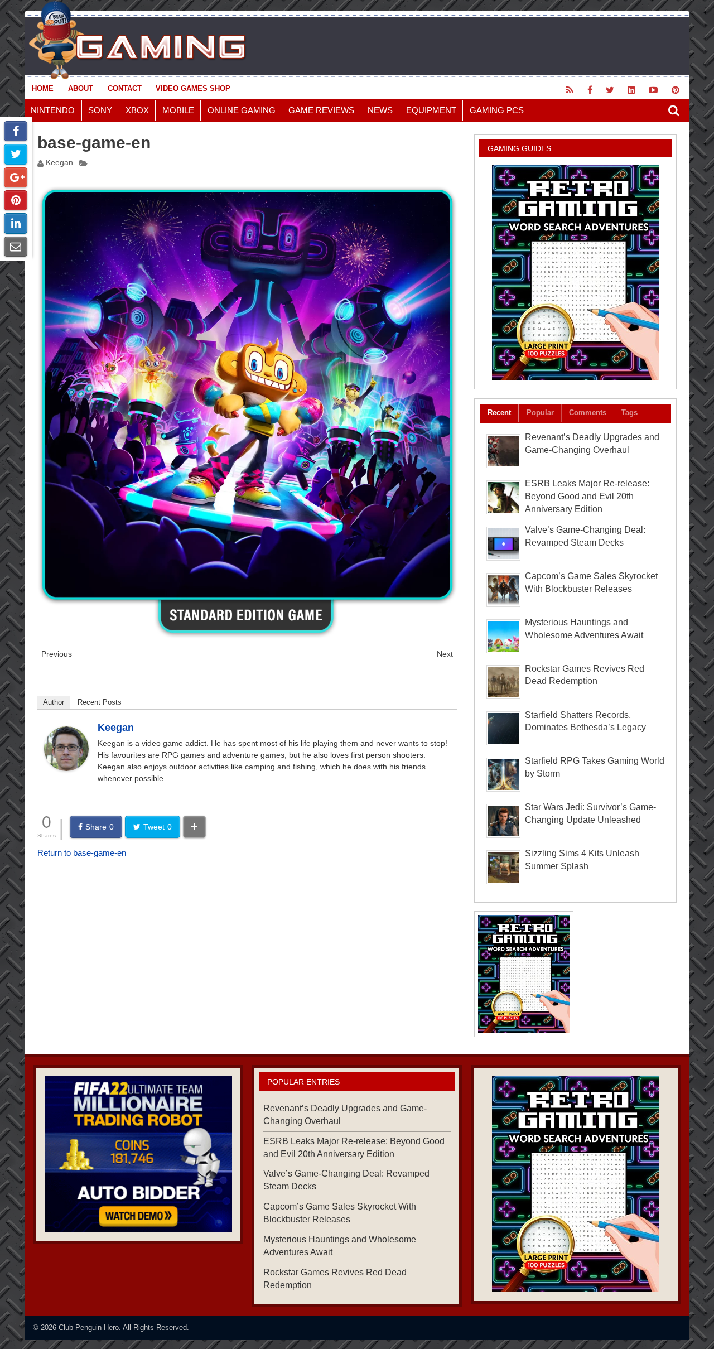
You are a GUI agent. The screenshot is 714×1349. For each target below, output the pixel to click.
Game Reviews (321, 110)
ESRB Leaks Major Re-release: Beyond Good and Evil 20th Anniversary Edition (587, 496)
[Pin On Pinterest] (15, 200)
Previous (56, 654)
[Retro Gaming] (575, 272)
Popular (540, 412)
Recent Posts (100, 702)
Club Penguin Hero (89, 1327)
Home (43, 88)
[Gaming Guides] (138, 1154)
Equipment (431, 110)
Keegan (59, 162)
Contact (125, 88)
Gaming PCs (497, 110)
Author (53, 702)
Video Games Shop (193, 88)
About (80, 88)
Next (445, 654)
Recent (499, 412)
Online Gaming (242, 110)
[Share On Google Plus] (15, 177)
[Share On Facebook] (15, 131)
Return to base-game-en (81, 852)
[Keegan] (66, 768)
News (380, 110)
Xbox (137, 110)
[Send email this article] (15, 247)
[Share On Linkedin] (15, 223)
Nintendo (53, 110)
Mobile (178, 110)
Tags (629, 412)
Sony (100, 110)
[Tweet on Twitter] (15, 154)
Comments (587, 412)
